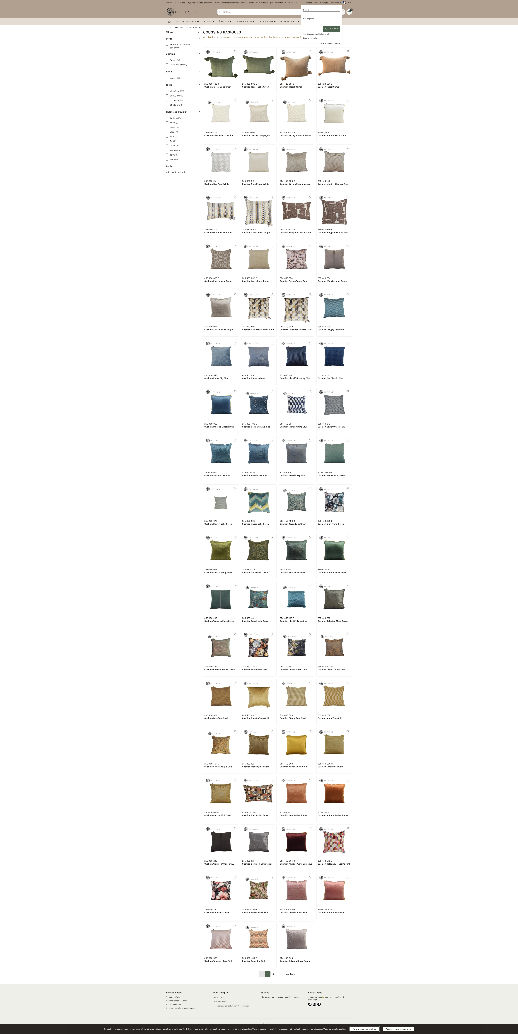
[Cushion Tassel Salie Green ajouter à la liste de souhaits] (234, 51)
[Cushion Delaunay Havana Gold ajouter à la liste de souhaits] (272, 294)
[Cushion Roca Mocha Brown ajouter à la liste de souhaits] (234, 245)
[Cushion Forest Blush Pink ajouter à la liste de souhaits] (272, 877)
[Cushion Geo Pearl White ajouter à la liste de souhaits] (234, 148)
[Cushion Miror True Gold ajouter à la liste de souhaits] (348, 682)
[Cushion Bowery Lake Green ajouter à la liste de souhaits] (234, 488)
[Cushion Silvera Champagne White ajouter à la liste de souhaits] (310, 148)
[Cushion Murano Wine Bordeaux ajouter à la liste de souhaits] (310, 828)
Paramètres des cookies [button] (364, 1029)
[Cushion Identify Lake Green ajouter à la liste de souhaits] (310, 585)
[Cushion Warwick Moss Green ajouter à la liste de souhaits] (234, 585)
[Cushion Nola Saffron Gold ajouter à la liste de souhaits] (272, 682)
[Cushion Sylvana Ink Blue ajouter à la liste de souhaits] (234, 440)
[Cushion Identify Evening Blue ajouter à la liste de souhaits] (310, 342)
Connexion (334, 3)
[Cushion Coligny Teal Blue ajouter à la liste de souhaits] (348, 294)
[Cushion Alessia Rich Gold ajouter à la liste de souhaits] (234, 779)
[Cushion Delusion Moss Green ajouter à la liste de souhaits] (348, 585)
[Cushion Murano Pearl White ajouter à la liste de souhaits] (348, 100)
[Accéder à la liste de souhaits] (342, 12)
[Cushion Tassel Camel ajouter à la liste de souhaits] (310, 51)
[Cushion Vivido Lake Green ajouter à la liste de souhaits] (272, 488)
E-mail (306, 10)
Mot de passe (308, 19)
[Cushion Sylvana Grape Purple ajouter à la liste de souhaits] (310, 925)
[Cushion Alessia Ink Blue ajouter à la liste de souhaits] (272, 440)
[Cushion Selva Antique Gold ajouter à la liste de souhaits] (234, 731)
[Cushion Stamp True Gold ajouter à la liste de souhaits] (310, 682)
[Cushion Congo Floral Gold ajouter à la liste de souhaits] (310, 634)
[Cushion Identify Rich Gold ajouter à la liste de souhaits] (272, 731)
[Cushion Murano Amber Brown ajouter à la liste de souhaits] (348, 779)
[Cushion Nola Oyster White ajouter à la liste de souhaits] (272, 148)
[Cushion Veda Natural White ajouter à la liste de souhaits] (234, 100)
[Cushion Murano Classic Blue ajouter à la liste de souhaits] (234, 391)
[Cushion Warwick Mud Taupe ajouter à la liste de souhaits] (348, 245)
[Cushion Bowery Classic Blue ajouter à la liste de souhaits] (348, 391)
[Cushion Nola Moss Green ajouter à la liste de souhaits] (310, 537)
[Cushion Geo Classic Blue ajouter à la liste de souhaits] (348, 342)
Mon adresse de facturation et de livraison (231, 1006)
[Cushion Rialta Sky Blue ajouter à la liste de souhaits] (234, 342)
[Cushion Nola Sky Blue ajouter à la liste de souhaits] (272, 342)
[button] (347, 2)
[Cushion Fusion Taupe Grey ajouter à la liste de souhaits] (310, 245)
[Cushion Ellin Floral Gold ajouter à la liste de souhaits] (272, 634)
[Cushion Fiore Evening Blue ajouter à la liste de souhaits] (310, 391)
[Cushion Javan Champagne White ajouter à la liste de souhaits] (272, 100)
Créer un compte (321, 3)
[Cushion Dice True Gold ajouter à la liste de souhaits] (234, 682)
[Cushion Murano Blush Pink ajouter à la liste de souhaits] (348, 877)
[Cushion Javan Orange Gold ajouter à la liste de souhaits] (348, 634)
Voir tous (290, 974)
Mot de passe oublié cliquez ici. (316, 34)
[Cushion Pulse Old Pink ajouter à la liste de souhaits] (272, 925)
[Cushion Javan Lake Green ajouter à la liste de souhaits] (310, 488)
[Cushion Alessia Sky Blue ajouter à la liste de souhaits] (310, 440)
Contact (308, 3)
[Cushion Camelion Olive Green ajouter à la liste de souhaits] (234, 634)
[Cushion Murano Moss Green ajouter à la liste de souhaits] (348, 537)
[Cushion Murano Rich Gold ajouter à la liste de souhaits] (310, 731)
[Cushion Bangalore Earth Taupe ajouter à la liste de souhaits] (310, 197)
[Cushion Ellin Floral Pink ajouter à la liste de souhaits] (234, 877)
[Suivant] (280, 974)
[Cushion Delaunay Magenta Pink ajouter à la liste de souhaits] (348, 828)
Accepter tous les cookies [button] (398, 1029)
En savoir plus (268, 997)
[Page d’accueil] (169, 21)
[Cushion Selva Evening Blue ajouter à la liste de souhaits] (272, 391)
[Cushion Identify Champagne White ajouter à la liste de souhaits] (348, 148)
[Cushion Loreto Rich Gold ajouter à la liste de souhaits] (348, 731)
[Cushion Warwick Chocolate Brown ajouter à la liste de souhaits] (234, 828)
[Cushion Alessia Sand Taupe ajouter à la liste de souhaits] (234, 294)
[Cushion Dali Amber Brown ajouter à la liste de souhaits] (272, 779)
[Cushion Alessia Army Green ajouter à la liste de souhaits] (234, 537)
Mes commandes (221, 1001)
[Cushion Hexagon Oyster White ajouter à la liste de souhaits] (310, 100)
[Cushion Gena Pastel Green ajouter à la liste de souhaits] (348, 440)
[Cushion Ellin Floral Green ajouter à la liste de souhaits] (348, 488)
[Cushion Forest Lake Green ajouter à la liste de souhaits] (272, 585)
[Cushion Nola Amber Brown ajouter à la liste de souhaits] (310, 779)
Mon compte (219, 997)
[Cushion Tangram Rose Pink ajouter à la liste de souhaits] (234, 925)
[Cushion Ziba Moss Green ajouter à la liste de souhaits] (272, 537)
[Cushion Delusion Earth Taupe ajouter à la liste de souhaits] (272, 828)
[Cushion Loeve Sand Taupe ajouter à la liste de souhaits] (272, 245)
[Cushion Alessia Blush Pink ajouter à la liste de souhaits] (310, 877)
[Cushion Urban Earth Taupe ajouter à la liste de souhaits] (234, 197)
